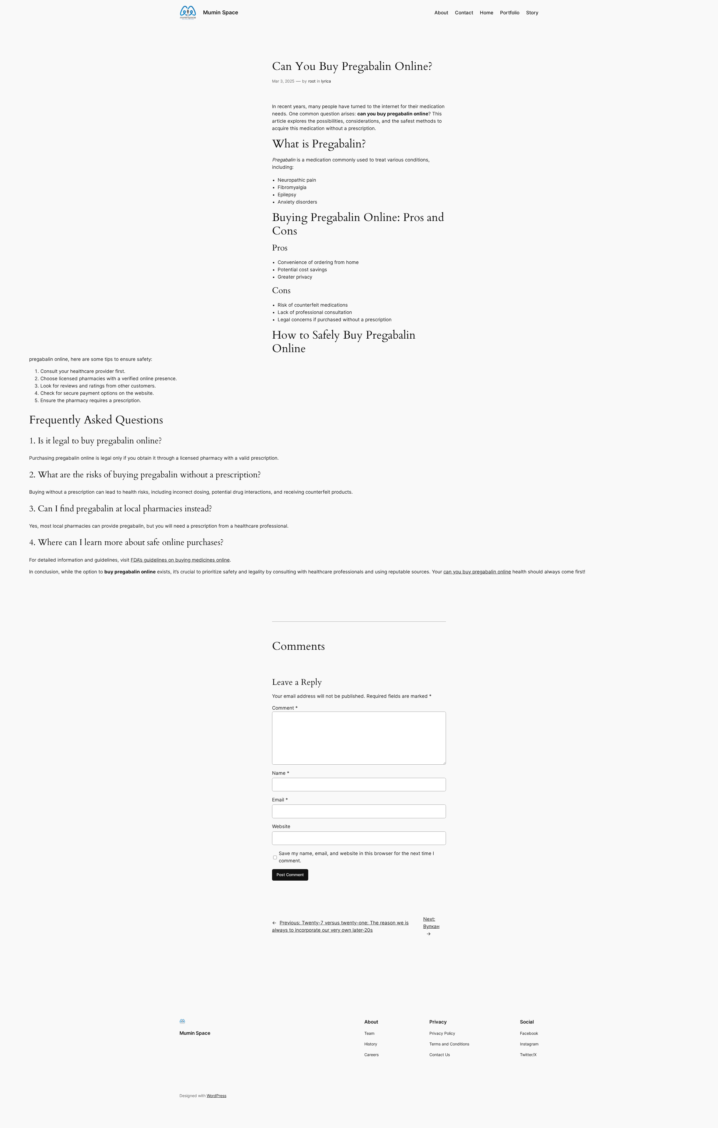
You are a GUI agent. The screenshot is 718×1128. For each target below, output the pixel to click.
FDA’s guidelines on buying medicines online (180, 560)
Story (532, 12)
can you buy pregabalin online (477, 572)
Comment (285, 708)
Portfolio (509, 12)
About (441, 12)
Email (280, 800)
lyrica (326, 81)
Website (281, 826)
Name (280, 773)
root (312, 81)
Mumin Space (220, 12)
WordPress (216, 1095)
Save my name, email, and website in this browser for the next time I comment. (356, 857)
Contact (464, 12)
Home (486, 12)
